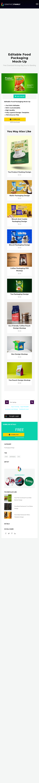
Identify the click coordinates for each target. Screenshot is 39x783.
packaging (12, 456)
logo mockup (15, 406)
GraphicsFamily (19, 475)
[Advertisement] (19, 32)
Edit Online (21, 96)
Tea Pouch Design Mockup (19, 380)
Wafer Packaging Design (19, 195)
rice (19, 456)
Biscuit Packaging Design (19, 245)
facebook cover (24, 409)
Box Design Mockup (19, 354)
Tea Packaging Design (19, 294)
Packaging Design (9, 447)
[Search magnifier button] (32, 402)
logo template (24, 406)
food (6, 456)
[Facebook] (5, 533)
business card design (11, 409)
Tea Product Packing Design (19, 172)
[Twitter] (8, 533)
